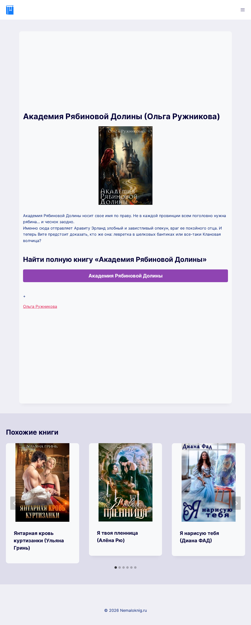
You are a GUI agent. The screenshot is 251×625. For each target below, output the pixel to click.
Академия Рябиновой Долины (125, 276)
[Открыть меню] (242, 9)
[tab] (115, 567)
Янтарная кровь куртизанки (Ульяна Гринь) (39, 540)
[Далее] (236, 503)
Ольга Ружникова (40, 306)
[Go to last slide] (14, 503)
